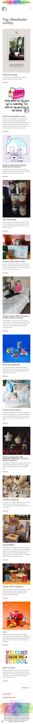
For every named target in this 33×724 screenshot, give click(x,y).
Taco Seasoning (9, 220)
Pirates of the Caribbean (13, 586)
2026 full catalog (10, 75)
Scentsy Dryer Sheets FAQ (14, 261)
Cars (4, 632)
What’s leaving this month (14, 116)
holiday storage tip (11, 499)
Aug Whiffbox (8, 545)
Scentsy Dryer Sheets (12, 410)
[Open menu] (30, 9)
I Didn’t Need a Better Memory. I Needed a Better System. (16, 317)
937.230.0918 (7, 694)
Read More (5, 82)
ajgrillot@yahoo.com (9, 697)
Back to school (9, 668)
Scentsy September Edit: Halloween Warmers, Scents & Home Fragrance (16, 458)
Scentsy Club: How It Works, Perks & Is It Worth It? (15, 166)
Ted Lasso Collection (11, 365)
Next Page (26, 687)
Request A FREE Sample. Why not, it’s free (16, 2)
